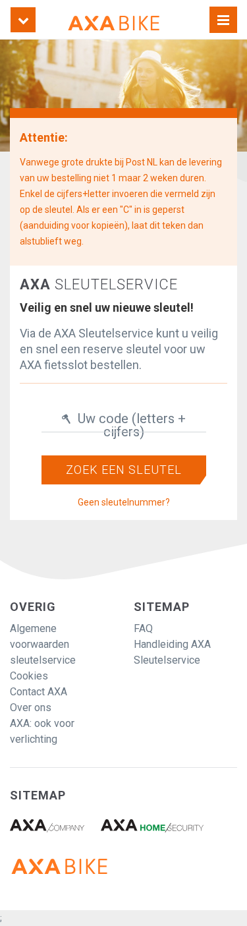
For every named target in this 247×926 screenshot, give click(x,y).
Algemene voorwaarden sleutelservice (43, 644)
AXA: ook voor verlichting (42, 731)
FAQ (143, 628)
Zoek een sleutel (124, 470)
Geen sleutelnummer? (124, 502)
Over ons (30, 707)
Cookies (29, 676)
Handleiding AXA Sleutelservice (172, 652)
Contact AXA (38, 691)
